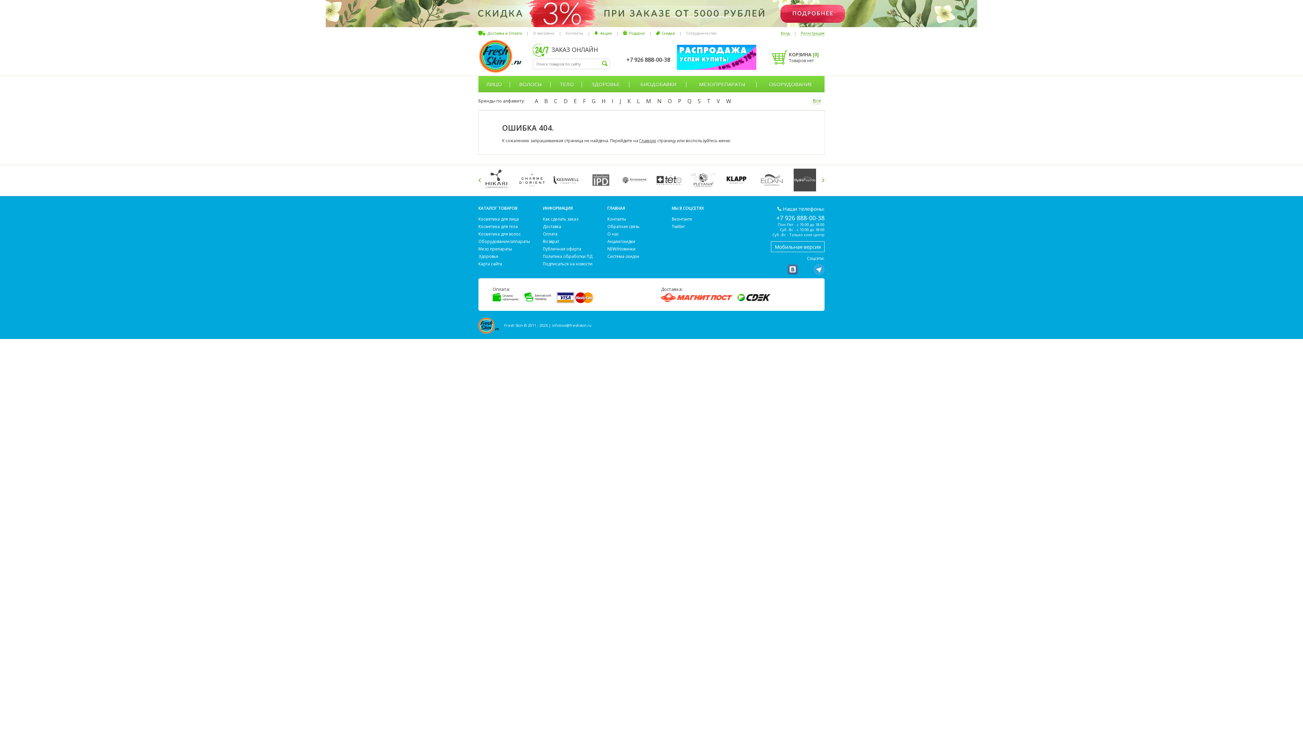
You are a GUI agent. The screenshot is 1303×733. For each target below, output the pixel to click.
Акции (606, 33)
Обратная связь (623, 226)
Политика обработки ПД (567, 256)
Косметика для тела (498, 226)
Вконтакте (682, 219)
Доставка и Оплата (505, 33)
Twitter (678, 226)
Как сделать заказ (560, 219)
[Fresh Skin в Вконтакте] (792, 269)
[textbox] (571, 64)
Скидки (668, 33)
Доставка (552, 226)
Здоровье (605, 84)
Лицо (494, 84)
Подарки (637, 33)
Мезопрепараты (722, 84)
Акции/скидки (621, 241)
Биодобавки (658, 84)
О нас (613, 234)
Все (817, 100)
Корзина (804, 54)
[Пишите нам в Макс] (806, 269)
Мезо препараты (495, 249)
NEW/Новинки (621, 249)
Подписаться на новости (567, 264)
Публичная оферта (562, 249)
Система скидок (623, 256)
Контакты (574, 33)
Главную (647, 141)
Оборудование (790, 84)
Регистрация (813, 33)
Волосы (530, 84)
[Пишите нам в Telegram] (819, 269)
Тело (567, 84)
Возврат (551, 241)
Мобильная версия (798, 246)
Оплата (550, 234)
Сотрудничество (701, 33)
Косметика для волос (499, 234)
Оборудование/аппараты (504, 241)
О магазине (543, 33)
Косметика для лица (498, 219)
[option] (499, 180)
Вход (785, 33)
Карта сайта (490, 264)
